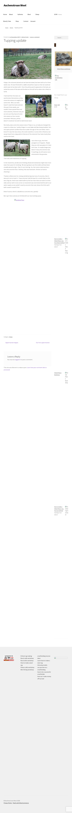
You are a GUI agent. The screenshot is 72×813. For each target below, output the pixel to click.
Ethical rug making (26, 656)
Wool (29, 14)
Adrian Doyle (25, 37)
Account (33, 21)
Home (5, 14)
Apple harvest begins (11, 343)
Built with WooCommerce (21, 803)
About (11, 14)
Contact (25, 21)
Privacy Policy (8, 803)
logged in (17, 359)
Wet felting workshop (27, 670)
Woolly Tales (7, 21)
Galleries (20, 14)
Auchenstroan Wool (15, 5)
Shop (17, 21)
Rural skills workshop (27, 660)
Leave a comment (35, 37)
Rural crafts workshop (27, 658)
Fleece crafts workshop (27, 667)
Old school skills (42, 665)
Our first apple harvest (43, 343)
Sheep (37, 14)
